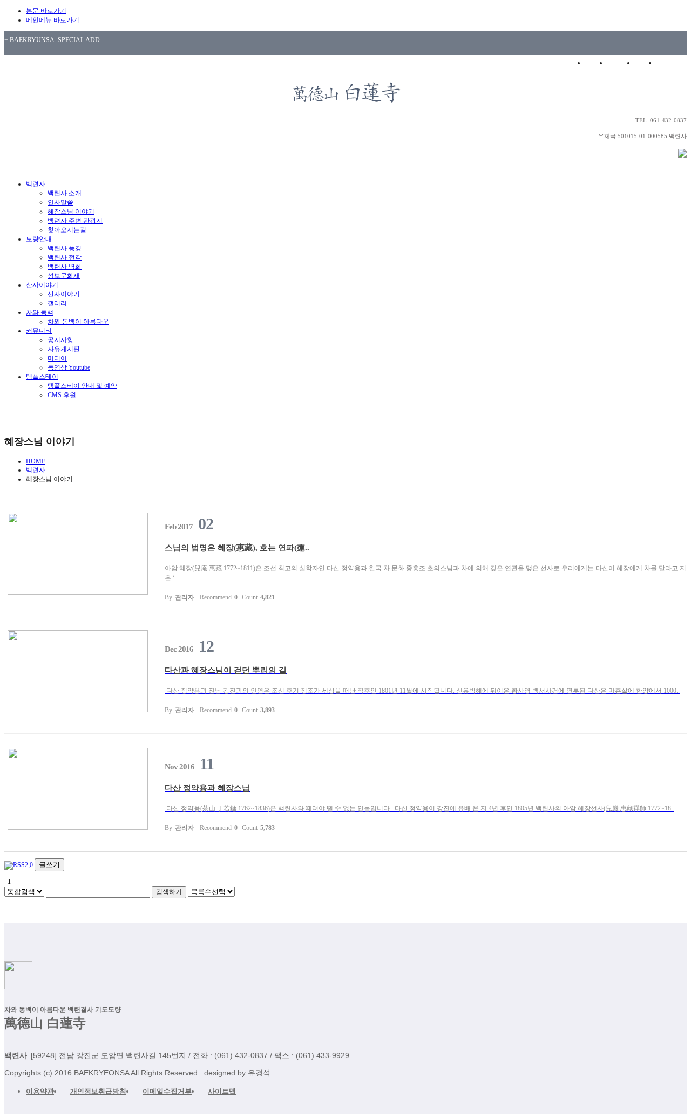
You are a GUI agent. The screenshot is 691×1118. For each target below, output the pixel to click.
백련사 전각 (65, 257)
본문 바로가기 (46, 11)
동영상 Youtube (69, 367)
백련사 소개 (65, 193)
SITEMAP (674, 62)
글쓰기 (49, 865)
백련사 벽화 (65, 266)
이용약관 (40, 1091)
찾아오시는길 (67, 230)
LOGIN (621, 62)
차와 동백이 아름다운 (78, 321)
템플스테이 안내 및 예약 (82, 386)
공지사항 (60, 340)
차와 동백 (39, 312)
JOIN (645, 62)
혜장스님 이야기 (71, 211)
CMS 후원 (62, 395)
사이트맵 (222, 1091)
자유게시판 (64, 349)
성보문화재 (64, 276)
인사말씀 (60, 202)
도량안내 (39, 239)
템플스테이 (42, 376)
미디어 (57, 358)
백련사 (35, 184)
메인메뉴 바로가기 (52, 20)
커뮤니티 (39, 331)
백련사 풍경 (65, 248)
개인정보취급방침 (98, 1091)
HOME (594, 62)
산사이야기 (42, 285)
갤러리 (57, 303)
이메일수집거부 (167, 1091)
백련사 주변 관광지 (75, 220)
